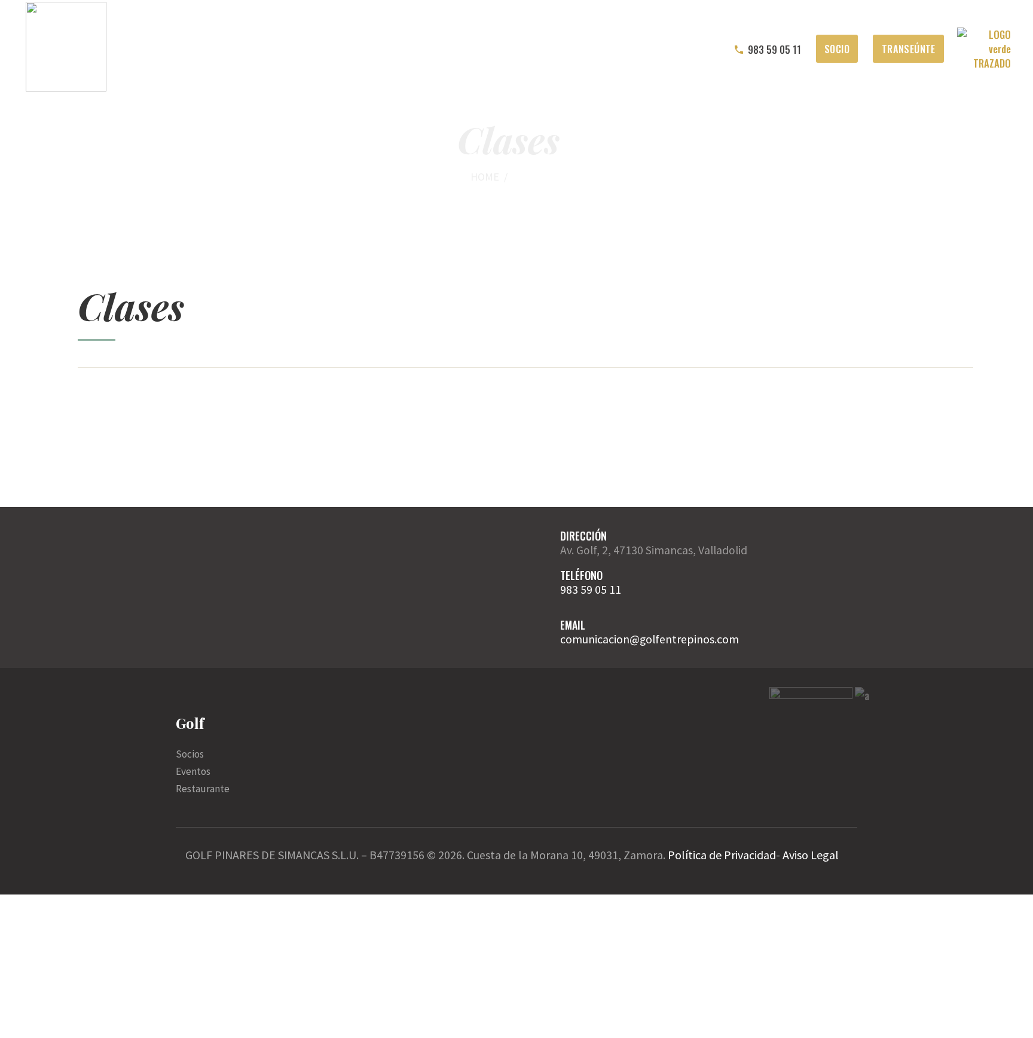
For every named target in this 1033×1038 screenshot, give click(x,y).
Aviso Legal (811, 854)
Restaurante (203, 788)
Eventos (193, 771)
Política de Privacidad (722, 854)
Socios (190, 754)
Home (484, 176)
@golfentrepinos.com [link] (684, 639)
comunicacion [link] (594, 639)
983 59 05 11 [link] (590, 589)
